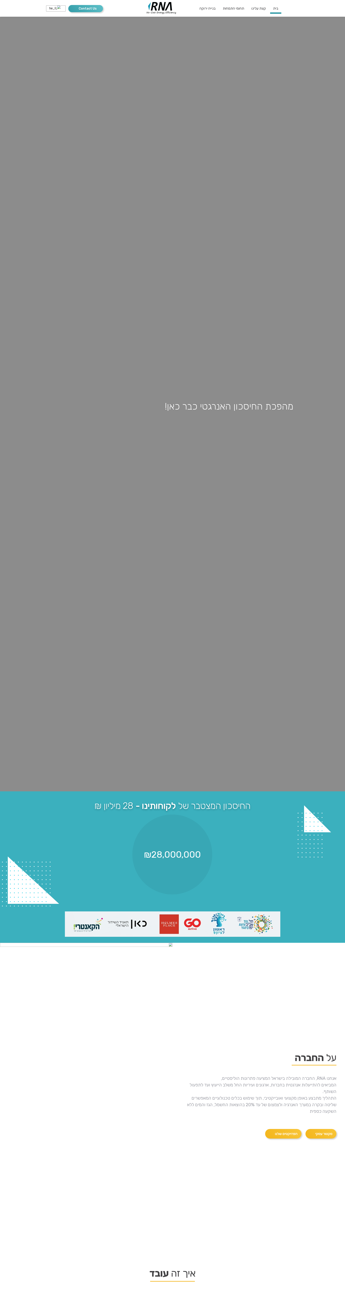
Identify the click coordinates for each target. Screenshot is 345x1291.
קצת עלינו (258, 8)
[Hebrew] (54, 8)
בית (275, 8)
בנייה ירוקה (207, 8)
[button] (85, 8)
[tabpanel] (172, 404)
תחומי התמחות (233, 8)
